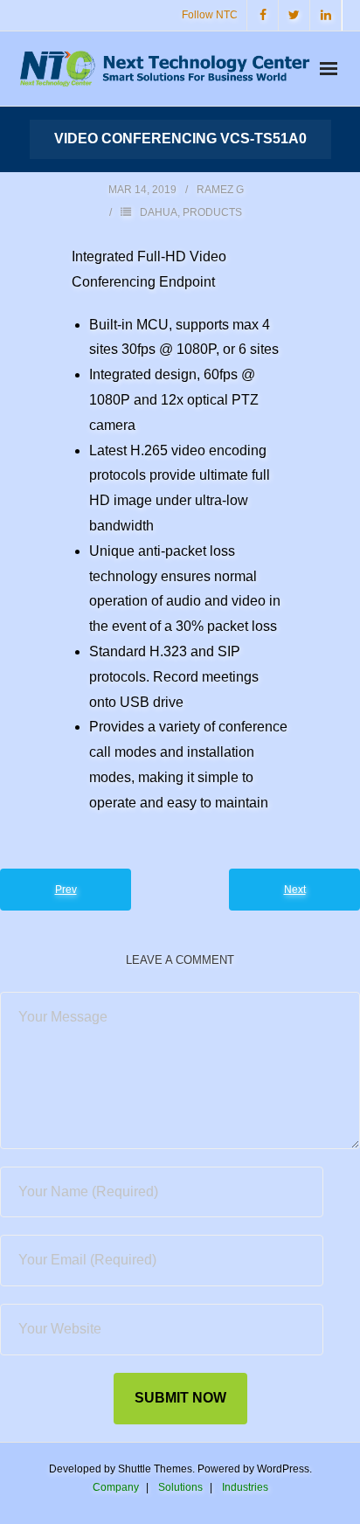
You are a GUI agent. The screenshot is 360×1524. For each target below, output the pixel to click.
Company (116, 1487)
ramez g (220, 190)
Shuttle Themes (155, 1469)
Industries (245, 1487)
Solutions (180, 1487)
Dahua (158, 212)
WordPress (283, 1469)
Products (212, 212)
